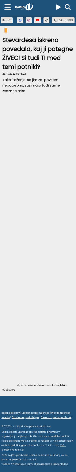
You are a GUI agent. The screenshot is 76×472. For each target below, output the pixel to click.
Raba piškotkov (10, 413)
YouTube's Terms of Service (30, 464)
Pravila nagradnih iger (25, 417)
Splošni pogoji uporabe (35, 413)
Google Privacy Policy (56, 464)
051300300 (65, 20)
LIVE (8, 20)
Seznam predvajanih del (56, 417)
